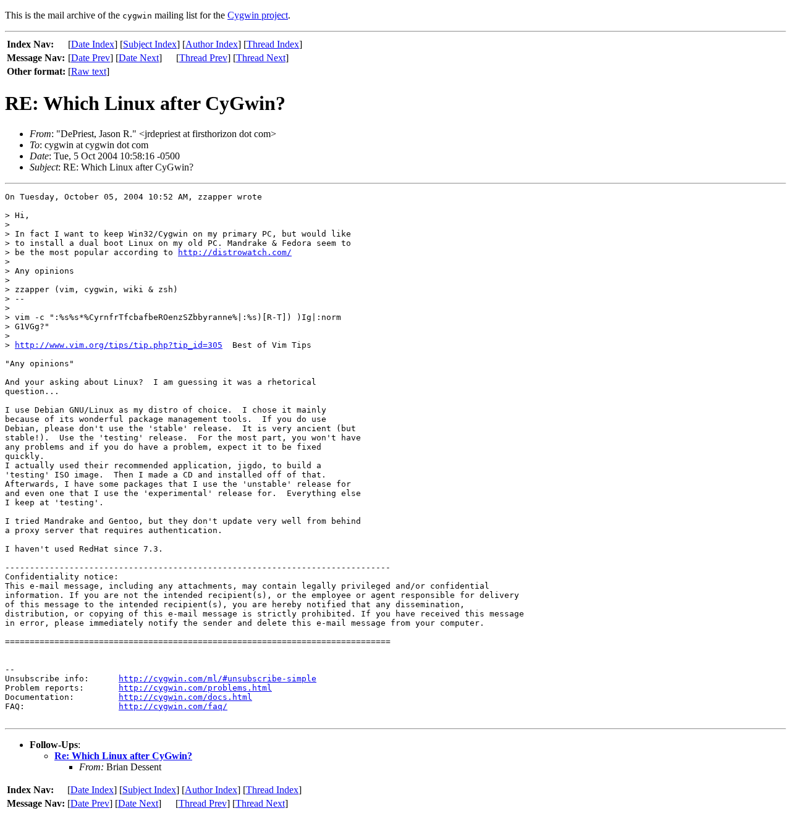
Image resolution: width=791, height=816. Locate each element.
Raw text (88, 71)
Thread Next (261, 58)
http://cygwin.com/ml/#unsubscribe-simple (217, 678)
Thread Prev (203, 58)
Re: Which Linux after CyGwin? (123, 756)
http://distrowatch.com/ (235, 252)
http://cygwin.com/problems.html (195, 687)
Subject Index (150, 44)
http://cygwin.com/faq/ (173, 706)
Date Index (92, 44)
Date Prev (90, 58)
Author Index (211, 44)
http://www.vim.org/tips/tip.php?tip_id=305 (118, 345)
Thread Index (273, 44)
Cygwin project (257, 15)
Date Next (139, 58)
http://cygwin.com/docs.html (185, 697)
